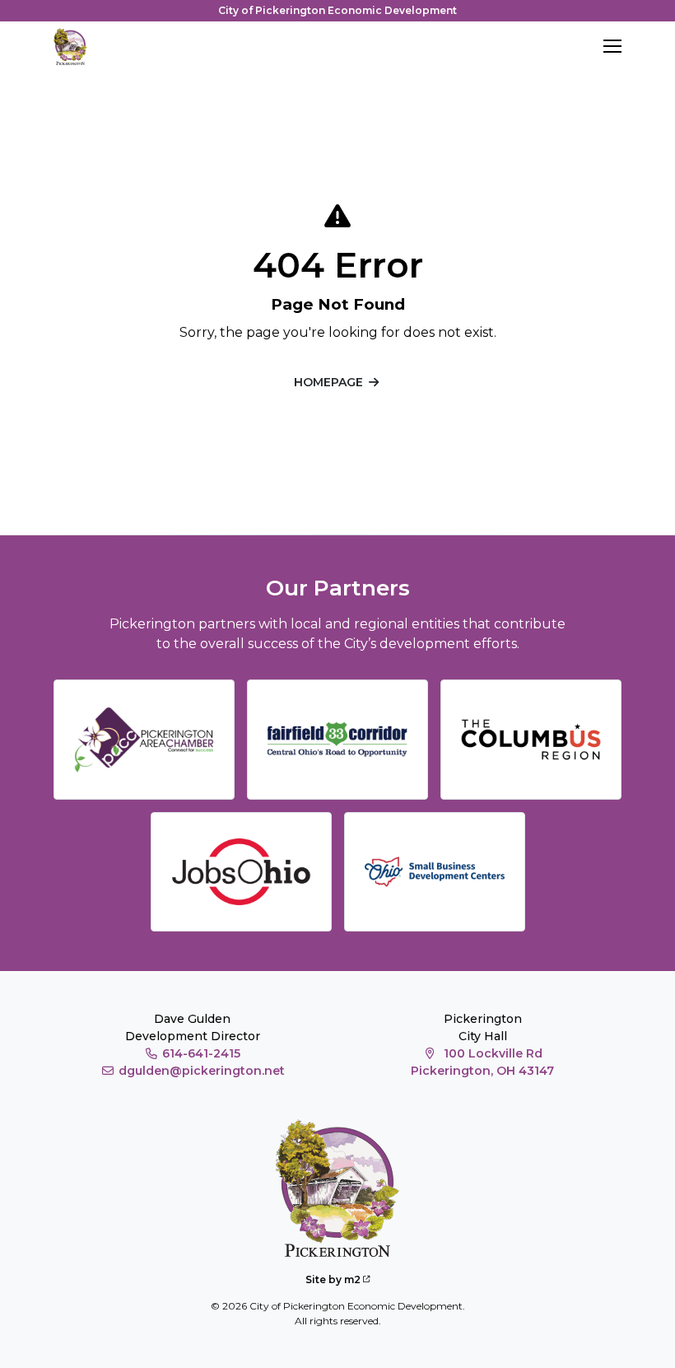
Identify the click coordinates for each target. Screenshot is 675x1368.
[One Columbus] (530, 739)
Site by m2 (333, 1279)
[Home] (70, 46)
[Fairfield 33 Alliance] (337, 739)
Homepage (328, 382)
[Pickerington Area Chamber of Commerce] (144, 739)
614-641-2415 (201, 1053)
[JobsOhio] (241, 872)
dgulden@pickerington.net (202, 1070)
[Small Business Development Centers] (434, 872)
